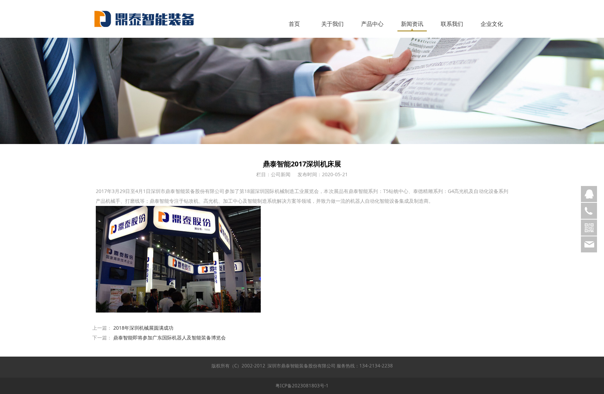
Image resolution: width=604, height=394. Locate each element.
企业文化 (492, 24)
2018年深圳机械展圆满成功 (143, 327)
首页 (294, 24)
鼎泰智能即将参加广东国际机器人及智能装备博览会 (169, 337)
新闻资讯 (412, 24)
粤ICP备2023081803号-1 (302, 385)
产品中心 (372, 24)
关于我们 (332, 24)
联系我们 (452, 24)
